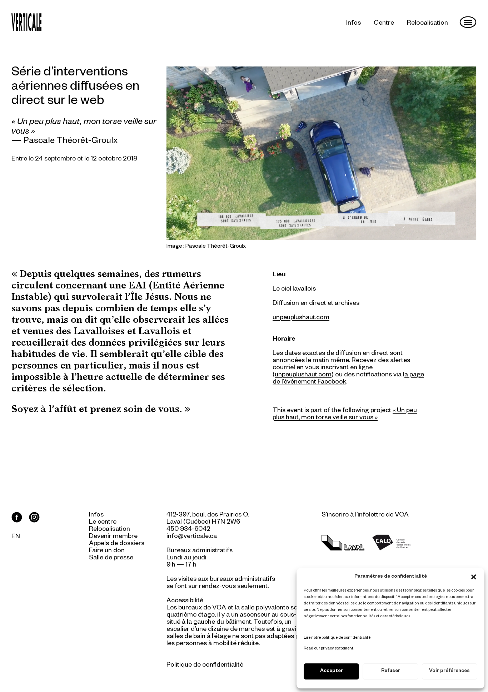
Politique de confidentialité (204, 665)
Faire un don (107, 551)
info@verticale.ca (191, 536)
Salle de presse (111, 558)
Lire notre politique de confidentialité (337, 638)
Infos (353, 23)
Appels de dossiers (116, 544)
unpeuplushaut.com (303, 375)
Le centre (102, 522)
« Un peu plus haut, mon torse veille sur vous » (345, 414)
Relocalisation (427, 23)
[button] (473, 576)
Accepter (331, 671)
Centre (384, 23)
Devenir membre (113, 536)
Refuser (390, 671)
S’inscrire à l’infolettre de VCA (365, 515)
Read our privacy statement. (329, 649)
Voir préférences (449, 671)
